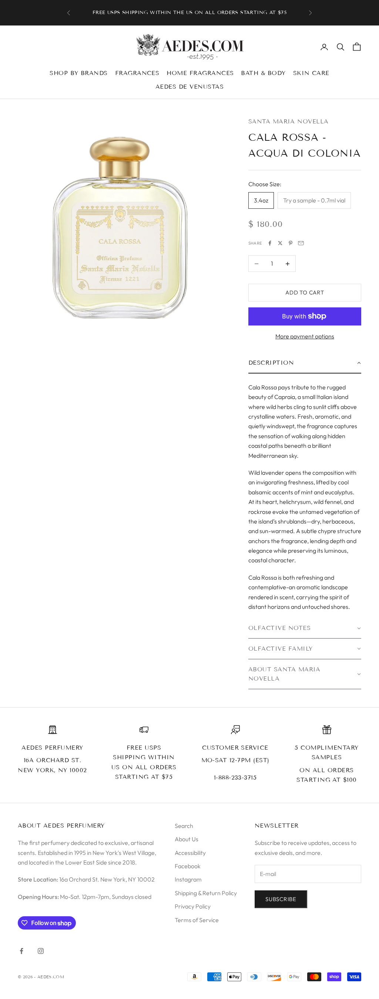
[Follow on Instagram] (40, 951)
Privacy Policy (193, 906)
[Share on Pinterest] (291, 243)
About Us (186, 839)
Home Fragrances (200, 72)
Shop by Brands (79, 72)
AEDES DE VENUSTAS (189, 86)
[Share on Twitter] (280, 243)
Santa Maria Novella (288, 121)
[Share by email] (301, 243)
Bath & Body (263, 72)
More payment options (304, 336)
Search (184, 825)
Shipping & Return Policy (206, 893)
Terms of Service (197, 920)
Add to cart (304, 292)
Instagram (188, 879)
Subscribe (280, 899)
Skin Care (311, 72)
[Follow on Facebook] (21, 951)
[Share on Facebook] (270, 243)
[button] (304, 363)
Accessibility (190, 852)
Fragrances (137, 72)
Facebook (188, 866)
